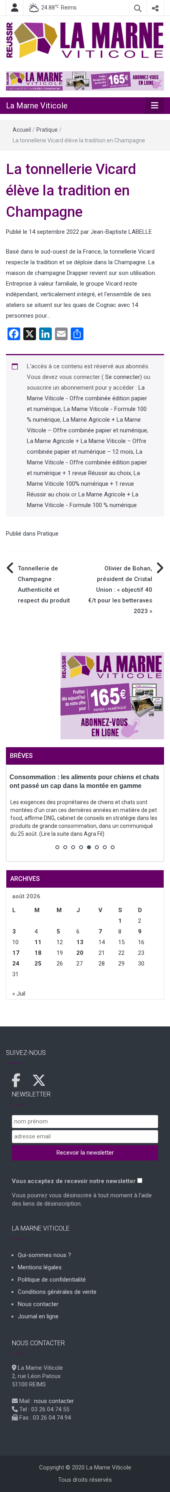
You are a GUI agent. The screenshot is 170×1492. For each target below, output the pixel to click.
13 (79, 942)
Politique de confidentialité (52, 1279)
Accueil (22, 130)
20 (79, 952)
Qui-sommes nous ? (44, 1255)
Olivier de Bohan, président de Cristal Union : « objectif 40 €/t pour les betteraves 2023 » (120, 590)
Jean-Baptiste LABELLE (121, 231)
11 (38, 942)
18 (38, 952)
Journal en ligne (38, 1316)
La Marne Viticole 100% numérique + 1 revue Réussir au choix (83, 484)
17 (15, 952)
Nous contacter (38, 1304)
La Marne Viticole (37, 105)
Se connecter (122, 377)
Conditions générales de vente (57, 1291)
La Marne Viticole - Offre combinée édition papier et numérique (87, 398)
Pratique (47, 130)
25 (38, 963)
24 (15, 963)
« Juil (18, 993)
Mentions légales (40, 1267)
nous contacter (54, 1401)
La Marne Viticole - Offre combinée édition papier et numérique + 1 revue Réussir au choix (87, 462)
